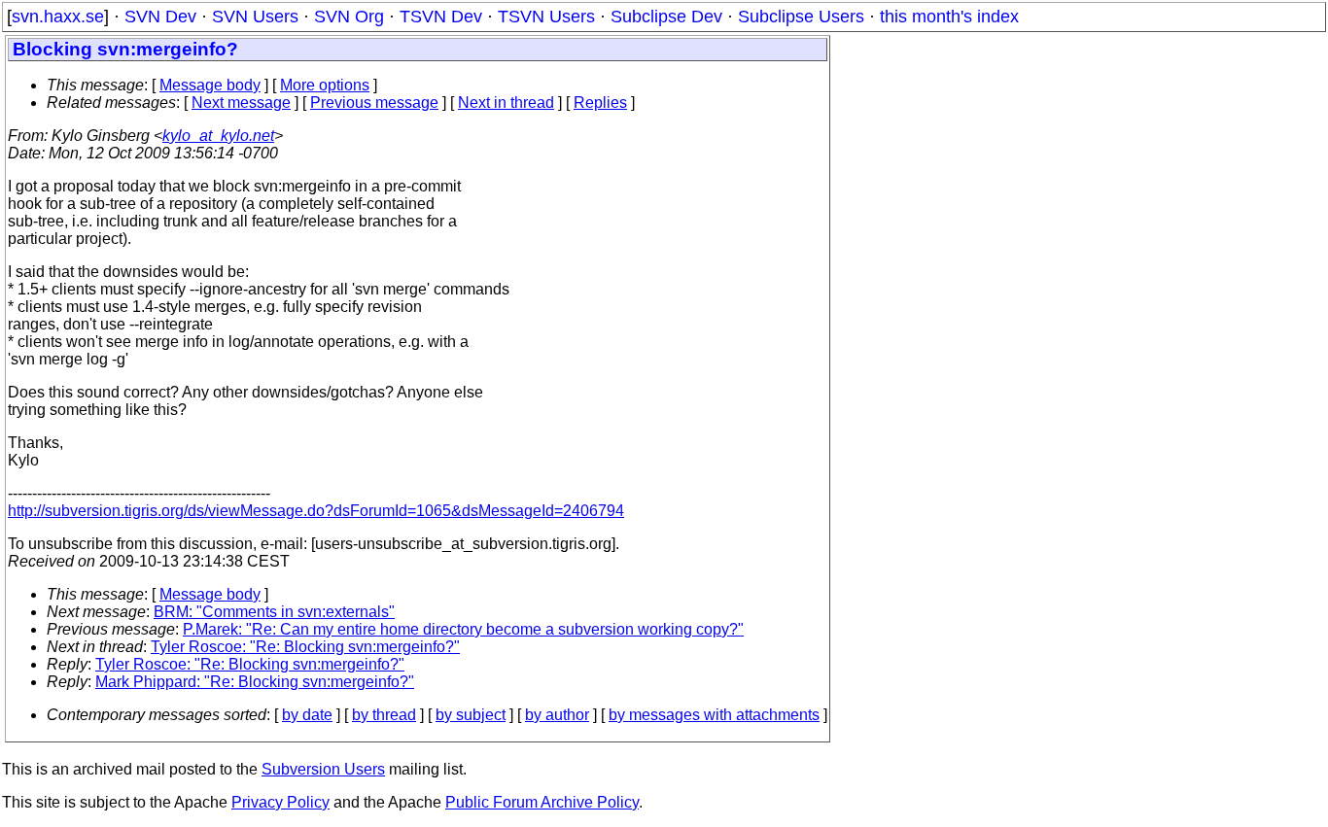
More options (324, 85)
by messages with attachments (714, 714)
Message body (210, 85)
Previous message (374, 102)
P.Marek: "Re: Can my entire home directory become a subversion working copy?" (463, 629)
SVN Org (349, 16)
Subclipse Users (801, 16)
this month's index (949, 16)
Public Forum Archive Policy (542, 802)
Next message (241, 102)
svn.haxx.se (58, 16)
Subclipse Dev (666, 16)
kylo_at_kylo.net (218, 135)
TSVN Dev (441, 16)
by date (307, 714)
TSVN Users (546, 16)
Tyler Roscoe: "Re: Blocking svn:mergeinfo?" (305, 646)
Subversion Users (323, 769)
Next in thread (506, 102)
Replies (600, 102)
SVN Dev (160, 16)
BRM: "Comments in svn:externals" (274, 611)
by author (557, 714)
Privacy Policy (280, 802)
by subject (471, 714)
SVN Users (255, 16)
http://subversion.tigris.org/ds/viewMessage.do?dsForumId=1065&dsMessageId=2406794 (316, 510)
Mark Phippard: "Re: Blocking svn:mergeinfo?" (254, 681)
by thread (384, 714)
